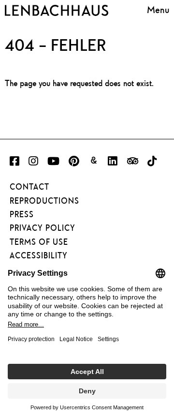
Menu (158, 9)
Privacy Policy (42, 228)
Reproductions (44, 200)
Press (22, 214)
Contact (29, 186)
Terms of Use (39, 242)
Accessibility (39, 255)
